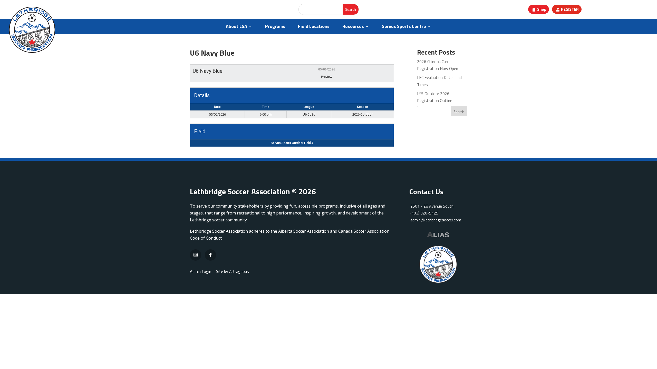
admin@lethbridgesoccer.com (435, 220)
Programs (275, 27)
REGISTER (570, 9)
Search (458, 111)
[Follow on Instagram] (195, 255)
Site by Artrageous (232, 271)
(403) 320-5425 (424, 213)
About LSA (236, 27)
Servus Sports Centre (404, 27)
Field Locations (314, 27)
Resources (353, 27)
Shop (541, 9)
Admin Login (200, 271)
